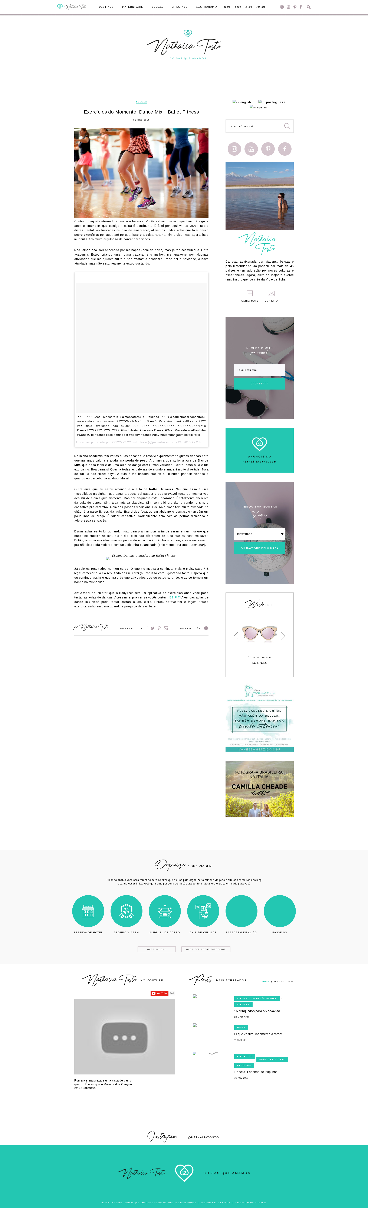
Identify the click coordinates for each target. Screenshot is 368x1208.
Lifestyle (180, 7)
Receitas (244, 1065)
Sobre (227, 7)
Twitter (153, 628)
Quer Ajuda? (156, 949)
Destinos (106, 7)
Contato (260, 7)
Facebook (301, 7)
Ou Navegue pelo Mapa (259, 548)
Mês (291, 981)
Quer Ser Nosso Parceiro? (206, 949)
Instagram (282, 7)
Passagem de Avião (241, 932)
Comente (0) (191, 628)
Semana (279, 981)
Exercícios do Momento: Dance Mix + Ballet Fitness (141, 112)
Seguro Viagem (126, 932)
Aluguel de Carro (165, 932)
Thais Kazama (221, 1203)
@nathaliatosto (203, 1137)
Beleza (157, 7)
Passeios (279, 932)
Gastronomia (206, 7)
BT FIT (175, 597)
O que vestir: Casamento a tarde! (258, 1034)
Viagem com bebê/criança (257, 998)
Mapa (238, 7)
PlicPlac (261, 1203)
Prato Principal (272, 1059)
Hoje (265, 981)
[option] (260, 640)
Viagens (243, 1004)
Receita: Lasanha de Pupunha (255, 1072)
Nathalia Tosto (94, 628)
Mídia (249, 7)
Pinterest (294, 7)
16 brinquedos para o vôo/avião (257, 1011)
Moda (241, 1027)
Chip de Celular (203, 932)
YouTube (288, 7)
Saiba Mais (249, 301)
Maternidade (132, 7)
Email (166, 628)
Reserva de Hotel (88, 932)
